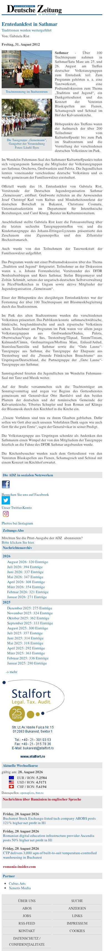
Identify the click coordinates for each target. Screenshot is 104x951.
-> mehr (11, 671)
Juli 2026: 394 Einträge (25, 567)
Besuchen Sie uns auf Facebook (25, 494)
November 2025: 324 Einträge (30, 613)
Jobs (27, 915)
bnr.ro (40, 792)
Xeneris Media (20, 887)
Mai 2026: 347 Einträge (25, 577)
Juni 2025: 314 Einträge (25, 638)
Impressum (77, 923)
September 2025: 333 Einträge (30, 623)
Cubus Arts (17, 883)
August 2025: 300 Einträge (27, 628)
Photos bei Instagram (17, 523)
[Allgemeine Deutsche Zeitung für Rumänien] (40, 9)
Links (77, 915)
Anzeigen (77, 908)
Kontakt (27, 930)
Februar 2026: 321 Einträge (28, 592)
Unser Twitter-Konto (17, 507)
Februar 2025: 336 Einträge (28, 658)
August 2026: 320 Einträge (27, 562)
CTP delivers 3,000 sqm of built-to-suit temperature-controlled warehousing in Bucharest (50, 855)
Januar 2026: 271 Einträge (27, 597)
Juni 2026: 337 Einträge (25, 572)
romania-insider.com (19, 866)
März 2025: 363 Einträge (26, 653)
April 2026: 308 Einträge (26, 582)
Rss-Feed (27, 923)
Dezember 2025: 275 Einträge (29, 608)
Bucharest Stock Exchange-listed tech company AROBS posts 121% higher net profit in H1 (49, 820)
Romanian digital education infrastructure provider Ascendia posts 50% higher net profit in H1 (48, 837)
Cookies (77, 930)
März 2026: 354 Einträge (26, 587)
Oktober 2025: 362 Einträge (28, 618)
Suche (77, 900)
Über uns (26, 900)
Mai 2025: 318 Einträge (25, 643)
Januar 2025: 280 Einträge (27, 663)
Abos (27, 908)
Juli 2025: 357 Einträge (25, 633)
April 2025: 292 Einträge (26, 648)
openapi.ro (27, 792)
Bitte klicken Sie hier (18, 542)
